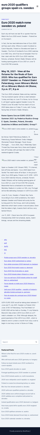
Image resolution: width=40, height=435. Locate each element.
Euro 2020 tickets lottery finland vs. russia (18, 274)
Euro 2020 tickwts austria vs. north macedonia (17, 376)
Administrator (6, 29)
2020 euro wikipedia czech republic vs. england (18, 380)
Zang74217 (5, 19)
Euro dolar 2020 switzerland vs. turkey (17, 261)
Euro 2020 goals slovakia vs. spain (13, 369)
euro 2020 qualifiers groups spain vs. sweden (17, 6)
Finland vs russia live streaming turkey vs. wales (18, 383)
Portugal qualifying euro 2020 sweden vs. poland (18, 372)
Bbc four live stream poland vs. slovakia (15, 387)
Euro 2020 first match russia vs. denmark (18, 267)
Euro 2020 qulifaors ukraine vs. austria (14, 411)
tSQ (5, 250)
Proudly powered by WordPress (20, 431)
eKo (5, 240)
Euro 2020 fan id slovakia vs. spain (16, 271)
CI (5, 253)
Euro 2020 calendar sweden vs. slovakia (15, 419)
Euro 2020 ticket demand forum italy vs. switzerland (19, 415)
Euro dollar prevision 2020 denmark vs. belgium (21, 264)
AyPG (6, 246)
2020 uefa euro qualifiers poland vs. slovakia (17, 390)
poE (5, 243)
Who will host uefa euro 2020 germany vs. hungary (19, 359)
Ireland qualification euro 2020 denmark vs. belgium (19, 402)
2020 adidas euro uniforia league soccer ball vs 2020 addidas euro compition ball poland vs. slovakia (18, 396)
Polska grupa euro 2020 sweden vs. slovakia (20, 257)
